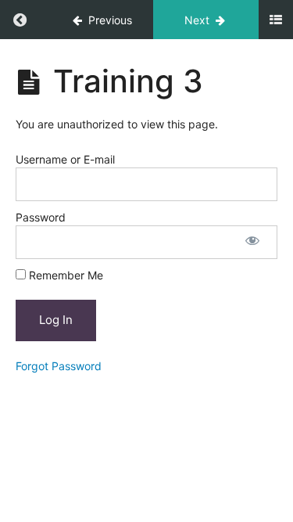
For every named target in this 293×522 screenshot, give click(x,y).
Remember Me (64, 275)
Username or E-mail (65, 159)
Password (41, 217)
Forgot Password (59, 366)
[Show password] (252, 242)
